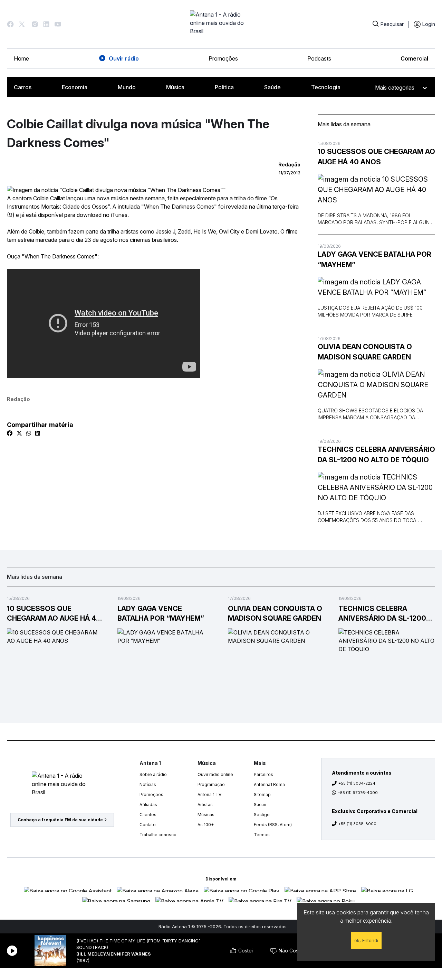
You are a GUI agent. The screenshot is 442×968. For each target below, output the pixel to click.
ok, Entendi (366, 940)
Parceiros (263, 774)
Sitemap (262, 794)
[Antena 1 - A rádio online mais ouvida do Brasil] (221, 24)
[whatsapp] (28, 433)
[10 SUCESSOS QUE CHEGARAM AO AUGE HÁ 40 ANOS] (376, 189)
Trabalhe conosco (158, 834)
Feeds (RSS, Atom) (273, 824)
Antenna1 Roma (269, 784)
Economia (74, 87)
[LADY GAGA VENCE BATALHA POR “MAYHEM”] (376, 287)
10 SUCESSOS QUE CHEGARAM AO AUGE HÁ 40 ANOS (376, 156)
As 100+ (206, 824)
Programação (211, 784)
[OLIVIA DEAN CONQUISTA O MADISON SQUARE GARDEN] (376, 384)
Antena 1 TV (209, 794)
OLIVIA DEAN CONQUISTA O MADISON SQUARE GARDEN (365, 352)
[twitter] (19, 433)
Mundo (127, 87)
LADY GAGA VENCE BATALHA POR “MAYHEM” (374, 259)
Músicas (206, 814)
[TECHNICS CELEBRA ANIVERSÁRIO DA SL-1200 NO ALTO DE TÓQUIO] (376, 487)
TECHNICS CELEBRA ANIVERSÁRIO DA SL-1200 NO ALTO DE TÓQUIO (376, 454)
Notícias (148, 784)
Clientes (148, 814)
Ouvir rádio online (215, 774)
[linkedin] (37, 433)
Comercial (414, 58)
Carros (22, 87)
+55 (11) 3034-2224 (356, 783)
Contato (148, 824)
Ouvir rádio (124, 58)
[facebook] (9, 433)
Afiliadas (148, 804)
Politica (224, 87)
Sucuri (260, 804)
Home (21, 58)
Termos (262, 834)
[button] (10, 24)
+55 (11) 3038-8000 (357, 823)
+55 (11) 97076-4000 (358, 792)
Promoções (223, 58)
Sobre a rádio (153, 774)
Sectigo (262, 814)
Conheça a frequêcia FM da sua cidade (60, 819)
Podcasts (319, 58)
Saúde (272, 87)
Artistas (205, 804)
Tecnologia (325, 87)
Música (175, 87)
